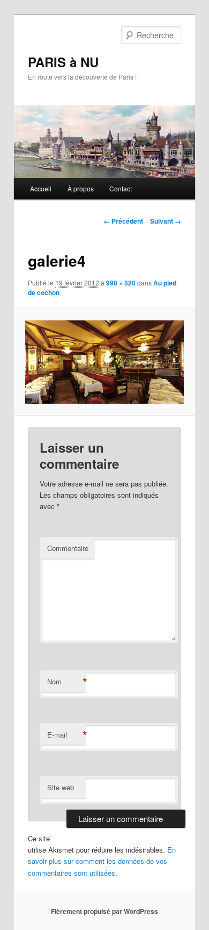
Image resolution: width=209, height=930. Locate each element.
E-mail (66, 734)
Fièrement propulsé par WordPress (104, 911)
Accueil (40, 188)
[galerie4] (104, 362)
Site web (60, 787)
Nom (66, 681)
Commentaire (67, 548)
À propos (81, 188)
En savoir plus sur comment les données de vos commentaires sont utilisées (102, 861)
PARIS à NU (63, 62)
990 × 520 (121, 283)
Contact (120, 188)
